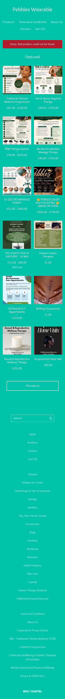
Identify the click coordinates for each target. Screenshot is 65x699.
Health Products (32, 565)
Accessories (32, 524)
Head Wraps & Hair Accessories (32, 491)
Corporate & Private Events (32, 630)
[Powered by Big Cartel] (32, 691)
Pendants (32, 540)
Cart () (40, 29)
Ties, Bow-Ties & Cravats (32, 515)
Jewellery (32, 507)
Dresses (32, 474)
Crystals (32, 582)
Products (8, 22)
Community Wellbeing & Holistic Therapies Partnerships (32, 657)
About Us (57, 22)
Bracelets (32, 557)
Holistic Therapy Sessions (32, 590)
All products (32, 385)
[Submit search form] (51, 418)
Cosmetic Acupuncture (33, 647)
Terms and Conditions (32, 22)
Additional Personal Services (32, 598)
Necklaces (32, 549)
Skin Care (32, 573)
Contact (25, 29)
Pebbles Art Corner (32, 482)
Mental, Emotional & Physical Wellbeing (32, 667)
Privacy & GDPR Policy (32, 676)
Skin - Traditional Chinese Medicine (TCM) (32, 638)
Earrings (32, 499)
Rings (32, 532)
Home (32, 434)
